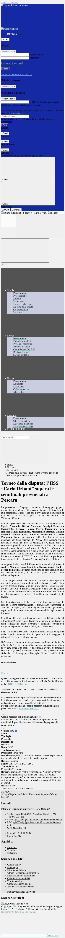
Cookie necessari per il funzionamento (19, 716)
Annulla (5, 210)
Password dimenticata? (12, 63)
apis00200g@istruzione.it (38, 819)
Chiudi (5, 133)
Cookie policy (14, 864)
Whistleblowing (14, 881)
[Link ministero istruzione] (14, 5)
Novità (10, 467)
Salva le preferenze (24, 789)
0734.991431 (17, 817)
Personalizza (8, 689)
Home (10, 464)
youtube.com (7, 730)
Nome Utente (36, 54)
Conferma (16, 210)
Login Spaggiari (16, 113)
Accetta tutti (47, 689)
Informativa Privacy (16, 870)
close (4, 264)
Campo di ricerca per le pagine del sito (19, 434)
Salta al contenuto (9, 2)
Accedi (5, 39)
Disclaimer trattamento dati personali (18, 912)
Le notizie (12, 470)
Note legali (12, 867)
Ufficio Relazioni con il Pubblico (23, 873)
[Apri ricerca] (40, 226)
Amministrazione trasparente (20, 886)
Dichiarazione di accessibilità (21, 875)
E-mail (33, 102)
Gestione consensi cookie (19, 884)
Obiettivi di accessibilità (18, 878)
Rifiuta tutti (26, 689)
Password (34, 58)
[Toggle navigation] (25, 250)
